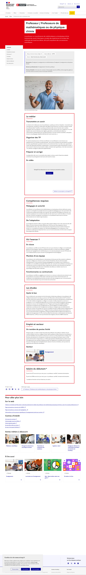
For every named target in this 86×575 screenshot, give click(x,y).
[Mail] (9, 389)
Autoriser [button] (49, 173)
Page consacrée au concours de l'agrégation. (16, 409)
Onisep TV (62, 3)
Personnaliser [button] (15, 569)
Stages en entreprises (71, 572)
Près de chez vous (64, 13)
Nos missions (77, 3)
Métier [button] (15, 13)
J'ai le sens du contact (10, 419)
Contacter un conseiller (33, 13)
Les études (9, 56)
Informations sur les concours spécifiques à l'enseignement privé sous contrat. (24, 412)
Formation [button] (8, 13)
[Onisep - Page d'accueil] (21, 5)
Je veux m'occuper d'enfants (12, 427)
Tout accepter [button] (35, 569)
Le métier (8, 49)
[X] (15, 389)
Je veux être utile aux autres (12, 425)
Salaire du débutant (10, 61)
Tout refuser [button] (25, 569)
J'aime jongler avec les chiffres (12, 421)
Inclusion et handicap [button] (44, 13)
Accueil (6, 16)
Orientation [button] (22, 13)
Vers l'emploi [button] (55, 13)
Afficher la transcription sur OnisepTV (62, 191)
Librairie (69, 3)
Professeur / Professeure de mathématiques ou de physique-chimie (40, 389)
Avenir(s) (72, 13)
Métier (11, 16)
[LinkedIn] (12, 389)
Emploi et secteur (10, 58)
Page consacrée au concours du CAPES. (14, 407)
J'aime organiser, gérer (10, 423)
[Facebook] (18, 389)
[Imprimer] (6, 389)
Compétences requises (11, 51)
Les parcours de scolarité (56, 572)
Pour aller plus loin (10, 63)
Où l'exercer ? (9, 54)
